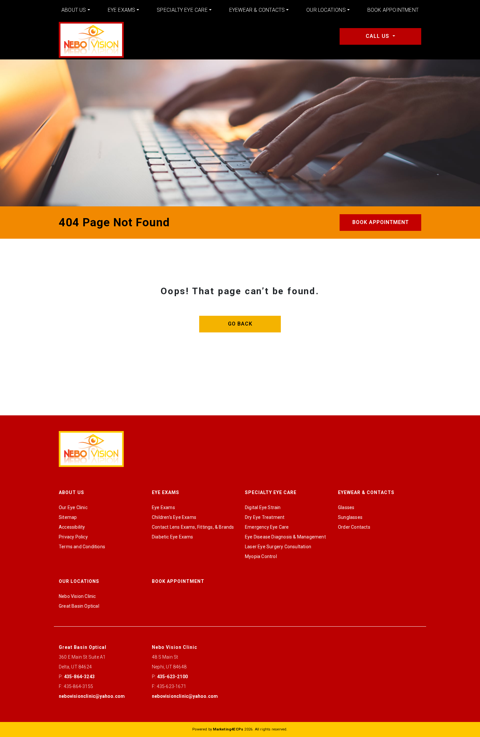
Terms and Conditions (82, 546)
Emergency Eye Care (267, 527)
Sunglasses (350, 517)
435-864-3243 (79, 676)
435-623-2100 (172, 676)
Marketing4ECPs (228, 729)
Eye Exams (122, 10)
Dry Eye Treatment (264, 517)
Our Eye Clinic (73, 507)
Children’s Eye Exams (174, 517)
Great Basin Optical (79, 606)
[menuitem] (76, 10)
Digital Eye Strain (263, 507)
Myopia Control (261, 556)
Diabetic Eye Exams (172, 536)
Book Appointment (393, 10)
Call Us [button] (378, 36)
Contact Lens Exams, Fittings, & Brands (193, 527)
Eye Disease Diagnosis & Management (285, 536)
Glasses (346, 507)
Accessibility (72, 527)
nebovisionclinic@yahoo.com (92, 696)
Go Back (240, 324)
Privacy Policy (73, 536)
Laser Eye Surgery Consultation (278, 546)
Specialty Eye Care (182, 10)
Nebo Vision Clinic (77, 596)
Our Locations (326, 10)
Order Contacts (354, 527)
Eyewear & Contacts (257, 10)
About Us (73, 10)
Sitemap (68, 517)
